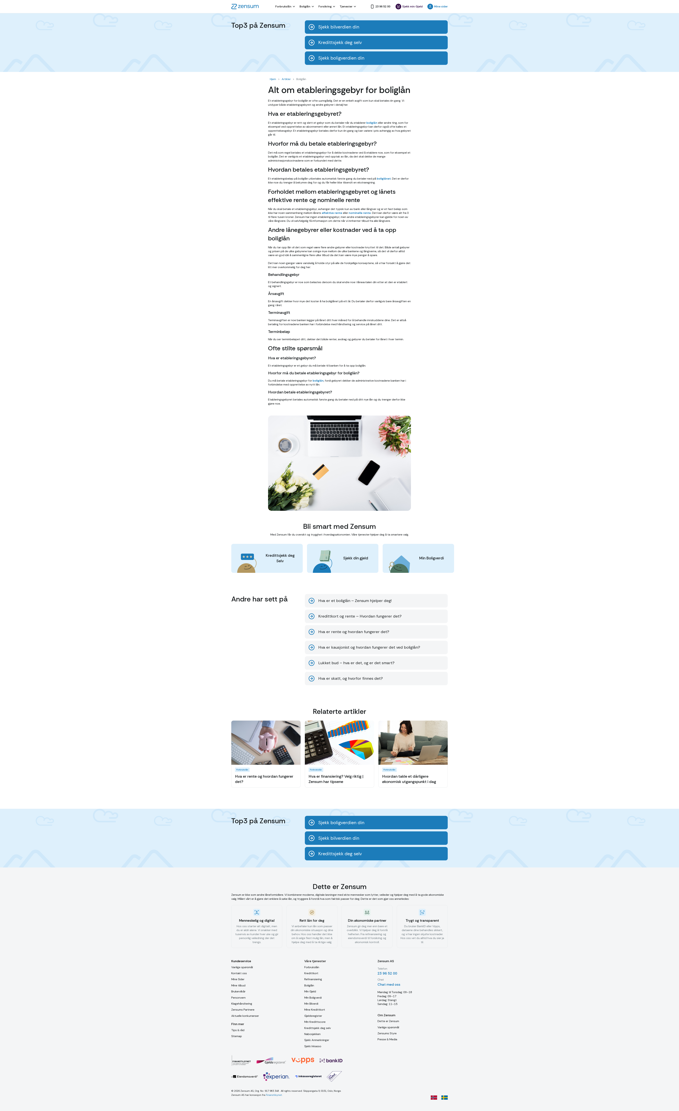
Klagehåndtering (241, 1003)
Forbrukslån (311, 967)
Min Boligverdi (313, 997)
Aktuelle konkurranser (245, 1016)
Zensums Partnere (242, 1009)
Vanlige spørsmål (242, 967)
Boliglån (309, 985)
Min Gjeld (310, 991)
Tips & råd (237, 1030)
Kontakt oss (239, 973)
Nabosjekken (312, 1034)
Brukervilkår (238, 991)
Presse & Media (387, 1039)
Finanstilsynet (274, 1095)
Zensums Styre (387, 1033)
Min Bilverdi (311, 1003)
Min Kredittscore (315, 1022)
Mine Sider (237, 979)
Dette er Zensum (388, 1021)
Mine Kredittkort (314, 1009)
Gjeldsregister (313, 1016)
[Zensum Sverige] (444, 1097)
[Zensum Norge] (434, 1097)
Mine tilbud (238, 985)
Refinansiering (313, 979)
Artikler (286, 79)
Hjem (273, 79)
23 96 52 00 (387, 973)
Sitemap (236, 1036)
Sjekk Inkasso (312, 1046)
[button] (285, 6)
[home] (245, 6)
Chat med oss (389, 984)
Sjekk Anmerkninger (316, 1040)
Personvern (238, 997)
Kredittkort (311, 973)
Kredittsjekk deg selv (317, 1028)
